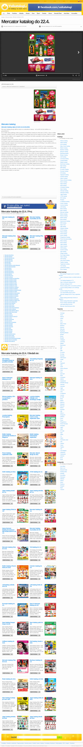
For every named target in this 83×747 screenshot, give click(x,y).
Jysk (61, 391)
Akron (61, 314)
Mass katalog (63, 210)
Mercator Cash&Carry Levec (11, 285)
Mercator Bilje (8, 262)
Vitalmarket (63, 454)
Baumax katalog (64, 151)
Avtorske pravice (28, 743)
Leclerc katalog (63, 203)
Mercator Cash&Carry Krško (11, 284)
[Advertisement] (15, 101)
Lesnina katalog (64, 205)
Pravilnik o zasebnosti (11, 743)
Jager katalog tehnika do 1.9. (36, 491)
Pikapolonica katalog (65, 237)
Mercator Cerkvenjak (9, 319)
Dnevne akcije (49, 1)
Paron (61, 418)
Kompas (62, 199)
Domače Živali (57, 13)
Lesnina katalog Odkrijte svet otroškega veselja (35, 398)
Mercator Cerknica (9, 315)
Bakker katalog (63, 148)
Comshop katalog (64, 158)
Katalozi (80, 1)
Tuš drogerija (63, 450)
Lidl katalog (63, 206)
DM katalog (63, 167)
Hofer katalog (63, 183)
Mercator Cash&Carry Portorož (11, 294)
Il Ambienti (62, 377)
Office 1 (62, 413)
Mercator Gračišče (9, 325)
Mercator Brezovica (9, 275)
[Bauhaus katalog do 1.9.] (50, 666)
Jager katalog (63, 194)
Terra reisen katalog (65, 260)
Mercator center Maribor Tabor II (12, 310)
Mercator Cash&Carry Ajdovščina (12, 278)
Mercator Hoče (8, 328)
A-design (62, 313)
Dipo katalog (63, 165)
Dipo (61, 347)
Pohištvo (14, 13)
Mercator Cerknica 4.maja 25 (11, 316)
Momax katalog (64, 215)
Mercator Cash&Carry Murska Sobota (13, 290)
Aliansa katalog (64, 140)
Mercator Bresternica (9, 272)
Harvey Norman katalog (65, 180)
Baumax (62, 327)
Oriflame (62, 416)
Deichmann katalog (64, 164)
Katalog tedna (63, 471)
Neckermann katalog (65, 221)
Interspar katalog (64, 190)
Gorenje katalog (64, 176)
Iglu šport (62, 373)
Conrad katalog (63, 160)
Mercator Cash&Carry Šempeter (12, 298)
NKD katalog (63, 223)
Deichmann (63, 345)
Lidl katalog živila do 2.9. (36, 585)
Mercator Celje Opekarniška (11, 301)
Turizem (62, 489)
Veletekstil (62, 452)
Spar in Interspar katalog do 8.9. (7, 378)
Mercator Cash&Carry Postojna (11, 296)
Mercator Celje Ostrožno (10, 303)
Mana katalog (63, 208)
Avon (61, 322)
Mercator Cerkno (8, 317)
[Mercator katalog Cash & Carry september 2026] (50, 421)
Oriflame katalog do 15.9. (8, 642)
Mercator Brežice (8, 274)
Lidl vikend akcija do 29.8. (66, 304)
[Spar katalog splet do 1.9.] (50, 629)
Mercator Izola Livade (9, 335)
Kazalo (38, 743)
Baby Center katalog (65, 146)
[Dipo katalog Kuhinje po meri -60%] (22, 704)
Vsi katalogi (47, 743)
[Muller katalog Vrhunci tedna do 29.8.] (22, 572)
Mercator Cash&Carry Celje (11, 282)
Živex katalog (63, 269)
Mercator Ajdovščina (9, 255)
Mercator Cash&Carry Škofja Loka (12, 300)
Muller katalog (63, 217)
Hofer (61, 370)
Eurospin (62, 356)
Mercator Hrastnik (8, 329)
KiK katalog (63, 198)
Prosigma (62, 425)
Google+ (67, 743)
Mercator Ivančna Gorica (10, 334)
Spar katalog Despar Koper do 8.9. (8, 623)
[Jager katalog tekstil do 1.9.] (22, 497)
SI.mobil (62, 431)
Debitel (62, 343)
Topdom (62, 447)
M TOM (62, 397)
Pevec (61, 420)
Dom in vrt (62, 468)
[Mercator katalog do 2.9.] (22, 223)
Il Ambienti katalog (64, 187)
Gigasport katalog (64, 174)
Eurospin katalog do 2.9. (8, 604)
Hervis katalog (63, 181)
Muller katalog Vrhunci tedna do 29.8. (9, 566)
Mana (61, 398)
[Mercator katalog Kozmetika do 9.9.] (50, 223)
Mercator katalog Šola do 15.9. (9, 236)
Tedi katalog (63, 258)
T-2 (61, 436)
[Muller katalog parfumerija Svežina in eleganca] (22, 440)
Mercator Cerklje (8, 313)
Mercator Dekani (8, 320)
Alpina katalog (63, 142)
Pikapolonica (63, 422)
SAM (61, 429)
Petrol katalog (63, 233)
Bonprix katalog (64, 155)
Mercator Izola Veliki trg (10, 341)
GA (61, 361)
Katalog (42, 743)
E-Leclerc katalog (64, 169)
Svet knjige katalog (64, 255)
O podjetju (3, 743)
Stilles (61, 434)
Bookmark (52, 743)
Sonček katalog (64, 249)
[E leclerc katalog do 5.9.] (50, 572)
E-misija (62, 354)
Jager (61, 388)
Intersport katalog (64, 192)
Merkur (62, 407)
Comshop (62, 341)
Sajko (61, 427)
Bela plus (62, 329)
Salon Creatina (63, 246)
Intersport (62, 386)
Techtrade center (64, 439)
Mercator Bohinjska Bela (10, 266)
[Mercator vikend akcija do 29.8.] (50, 459)
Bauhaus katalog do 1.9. (36, 660)
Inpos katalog (63, 189)
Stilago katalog (63, 253)
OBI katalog (63, 226)
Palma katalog (63, 231)
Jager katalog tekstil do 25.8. (36, 717)
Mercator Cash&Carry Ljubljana (12, 287)
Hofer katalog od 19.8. (36, 679)
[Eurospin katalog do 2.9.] (22, 610)
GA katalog (62, 173)
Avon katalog (63, 144)
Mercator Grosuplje (9, 326)
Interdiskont (63, 381)
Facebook (72, 743)
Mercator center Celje (9, 304)
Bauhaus (62, 325)
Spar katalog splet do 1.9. (36, 623)
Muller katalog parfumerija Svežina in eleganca (9, 435)
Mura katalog (63, 219)
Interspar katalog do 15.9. (36, 378)
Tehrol (61, 445)
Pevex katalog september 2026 (7, 453)
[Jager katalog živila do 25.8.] (50, 704)
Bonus (61, 336)
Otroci (50, 13)
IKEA (61, 375)
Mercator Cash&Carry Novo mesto (12, 293)
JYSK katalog (63, 196)
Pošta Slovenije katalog (65, 239)
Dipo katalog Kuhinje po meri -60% (8, 698)
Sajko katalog (63, 244)
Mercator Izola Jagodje (10, 336)
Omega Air (62, 414)
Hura (61, 372)
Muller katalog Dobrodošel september (34, 435)
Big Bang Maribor (64, 332)
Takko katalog (63, 256)
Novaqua (62, 409)
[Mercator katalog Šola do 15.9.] (22, 242)
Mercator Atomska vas (9, 258)
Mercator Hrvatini (8, 332)
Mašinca (62, 402)
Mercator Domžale (9, 323)
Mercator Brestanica (9, 271)
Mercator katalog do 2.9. (8, 217)
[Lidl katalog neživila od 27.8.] (22, 591)
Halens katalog (63, 178)
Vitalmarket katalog (64, 267)
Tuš (61, 448)
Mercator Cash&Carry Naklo (11, 291)
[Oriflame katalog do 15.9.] (22, 647)
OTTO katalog (63, 230)
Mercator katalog (8, 17)
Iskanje (14, 737)
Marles (61, 400)
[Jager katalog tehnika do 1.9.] (50, 497)
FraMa (61, 359)
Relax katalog (63, 240)
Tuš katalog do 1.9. (35, 547)
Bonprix (62, 334)
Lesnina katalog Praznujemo (7, 416)
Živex (61, 457)
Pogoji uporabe (20, 743)
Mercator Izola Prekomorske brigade (13, 338)
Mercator (62, 406)
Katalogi (41, 1)
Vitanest (62, 456)
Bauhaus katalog (64, 149)
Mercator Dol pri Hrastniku (10, 322)
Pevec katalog (63, 235)
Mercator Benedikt (9, 260)
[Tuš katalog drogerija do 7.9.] (50, 365)
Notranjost (62, 477)
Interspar (62, 384)
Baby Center (63, 323)
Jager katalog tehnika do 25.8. (8, 717)
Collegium (62, 339)
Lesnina (62, 395)
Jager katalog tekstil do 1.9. (8, 491)
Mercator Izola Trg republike (11, 339)
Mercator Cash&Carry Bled (10, 279)
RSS (64, 743)
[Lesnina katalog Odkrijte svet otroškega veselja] (50, 403)
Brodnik (62, 338)
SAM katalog (63, 248)
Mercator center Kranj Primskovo (12, 307)
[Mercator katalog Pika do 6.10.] (50, 242)
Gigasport (62, 363)
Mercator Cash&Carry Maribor (11, 288)
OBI (61, 411)
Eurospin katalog (64, 171)
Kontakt (34, 743)
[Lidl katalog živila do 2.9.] (50, 591)
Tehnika (44, 13)
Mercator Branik (8, 269)
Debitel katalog (63, 162)
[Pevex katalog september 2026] (22, 459)
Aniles (61, 318)
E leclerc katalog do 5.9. (36, 566)
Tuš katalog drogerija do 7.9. (36, 359)
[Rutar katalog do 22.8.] (22, 685)
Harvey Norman (64, 368)
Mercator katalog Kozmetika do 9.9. (35, 217)
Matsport (62, 404)
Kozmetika (74, 13)
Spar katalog (63, 251)
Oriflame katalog (64, 228)
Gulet (61, 366)
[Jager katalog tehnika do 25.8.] (22, 723)
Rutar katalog (63, 242)
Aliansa (62, 316)
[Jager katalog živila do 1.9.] (22, 516)
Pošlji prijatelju (59, 743)
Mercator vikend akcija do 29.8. (35, 453)
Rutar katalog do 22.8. (9, 679)
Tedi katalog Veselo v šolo (36, 642)
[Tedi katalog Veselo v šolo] (50, 647)
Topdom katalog (64, 262)
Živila (8, 13)
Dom (33, 13)
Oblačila (21, 13)
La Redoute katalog (64, 201)
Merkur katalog (63, 214)
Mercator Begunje (8, 259)
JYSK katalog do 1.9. (36, 472)
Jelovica (62, 389)
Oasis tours (63, 224)
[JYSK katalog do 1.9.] (50, 478)
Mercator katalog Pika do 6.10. (36, 236)
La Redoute (63, 393)
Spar (61, 432)
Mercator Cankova (9, 277)
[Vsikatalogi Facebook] (55, 10)
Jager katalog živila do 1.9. (9, 510)
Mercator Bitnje (8, 263)
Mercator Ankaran (8, 256)
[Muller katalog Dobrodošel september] (50, 440)
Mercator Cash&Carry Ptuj (10, 297)
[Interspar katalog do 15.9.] (50, 384)
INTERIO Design (64, 382)
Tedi (61, 441)
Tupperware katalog (64, 264)
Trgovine (67, 1)
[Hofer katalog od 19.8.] (50, 685)
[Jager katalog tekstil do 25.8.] (50, 723)
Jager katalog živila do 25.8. (36, 698)
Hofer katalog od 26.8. (9, 472)
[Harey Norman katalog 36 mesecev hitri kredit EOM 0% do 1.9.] (22, 534)
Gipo (61, 364)
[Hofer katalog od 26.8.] (22, 478)
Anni (61, 320)
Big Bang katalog (64, 153)
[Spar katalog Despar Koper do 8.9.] (22, 629)
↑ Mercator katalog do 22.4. (76, 745)
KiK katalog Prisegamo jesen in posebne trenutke (8, 360)
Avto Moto (66, 13)
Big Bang (62, 331)
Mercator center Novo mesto (11, 312)
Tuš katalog (63, 265)
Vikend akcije (59, 1)
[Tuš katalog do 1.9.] (50, 553)
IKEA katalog (63, 185)
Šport (38, 13)
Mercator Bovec (8, 268)
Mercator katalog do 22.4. (25, 21)
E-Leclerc (62, 352)
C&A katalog (63, 156)
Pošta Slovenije (64, 423)
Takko (61, 438)
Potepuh (62, 486)
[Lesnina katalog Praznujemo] (22, 421)
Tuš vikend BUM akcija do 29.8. (67, 292)
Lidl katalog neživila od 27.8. (8, 585)
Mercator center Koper (9, 306)
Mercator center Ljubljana (10, 309)
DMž (61, 350)
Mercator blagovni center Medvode (12, 265)
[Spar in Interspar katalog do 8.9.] (22, 384)
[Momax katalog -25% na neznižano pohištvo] (22, 403)
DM (61, 348)
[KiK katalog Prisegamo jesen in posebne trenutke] (22, 365)
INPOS (62, 379)
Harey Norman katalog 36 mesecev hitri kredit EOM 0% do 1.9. (9, 531)
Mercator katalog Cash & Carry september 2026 (35, 417)
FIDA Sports (63, 357)
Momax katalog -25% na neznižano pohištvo (8, 398)
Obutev (28, 13)
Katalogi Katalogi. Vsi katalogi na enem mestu (14, 7)
